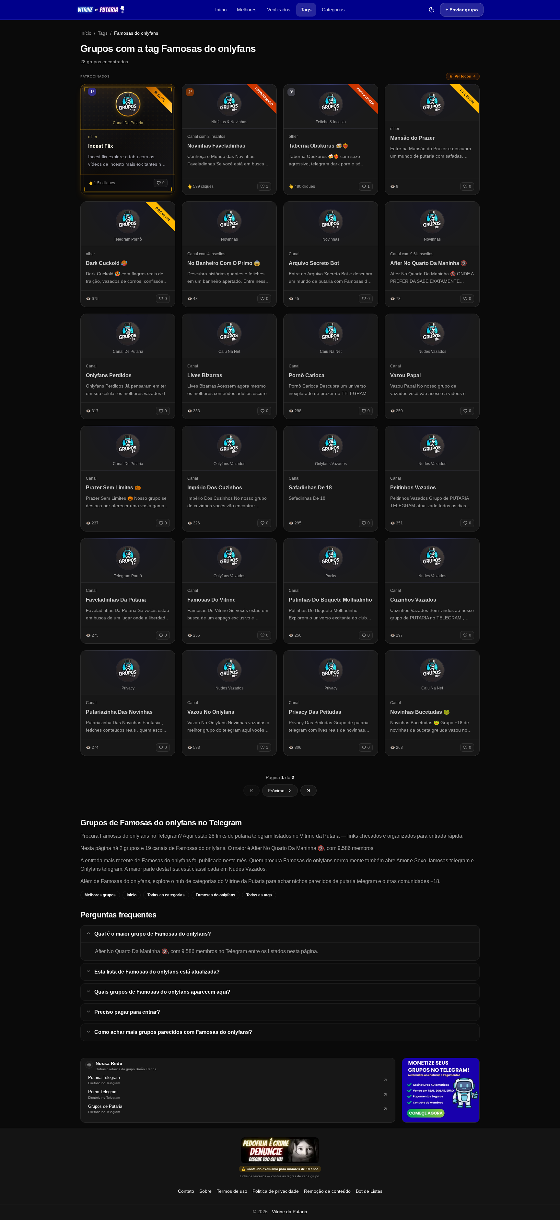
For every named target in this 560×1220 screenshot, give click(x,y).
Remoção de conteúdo (327, 1191)
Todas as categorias (166, 895)
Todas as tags (259, 895)
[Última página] (308, 790)
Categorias (333, 9)
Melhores (247, 9)
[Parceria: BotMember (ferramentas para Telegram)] (440, 1090)
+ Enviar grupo (462, 9)
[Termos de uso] (280, 1150)
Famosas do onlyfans (215, 895)
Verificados (278, 9)
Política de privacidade (275, 1191)
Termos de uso (232, 1191)
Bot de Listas (369, 1191)
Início (221, 9)
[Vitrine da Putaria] (100, 10)
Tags (306, 9)
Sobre (205, 1191)
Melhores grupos (100, 895)
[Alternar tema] (432, 10)
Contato (186, 1191)
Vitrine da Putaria (289, 1211)
